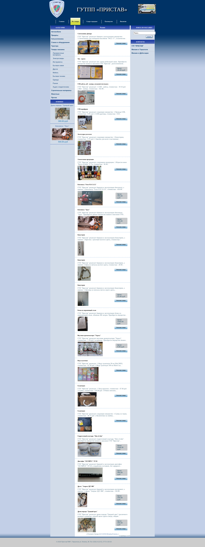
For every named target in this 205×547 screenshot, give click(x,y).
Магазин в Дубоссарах (140, 53)
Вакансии (123, 21)
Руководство (109, 21)
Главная (61, 21)
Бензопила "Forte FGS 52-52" (87, 184)
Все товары (75, 21)
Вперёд (109, 534)
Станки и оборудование (60, 42)
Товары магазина (57, 49)
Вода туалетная (83, 360)
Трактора (54, 46)
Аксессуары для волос (85, 134)
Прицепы (54, 35)
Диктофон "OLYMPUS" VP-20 (87, 461)
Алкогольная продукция (86, 159)
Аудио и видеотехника (61, 87)
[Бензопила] (62, 139)
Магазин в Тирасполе (140, 49)
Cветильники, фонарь (85, 34)
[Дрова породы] (62, 119)
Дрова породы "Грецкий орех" (62, 105)
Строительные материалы (61, 90)
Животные (55, 94)
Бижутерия (81, 235)
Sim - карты (81, 59)
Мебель (55, 73)
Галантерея (81, 386)
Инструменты (57, 62)
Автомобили (56, 32)
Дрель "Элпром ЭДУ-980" (86, 486)
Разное (55, 83)
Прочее (54, 97)
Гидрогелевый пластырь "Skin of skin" (90, 436)
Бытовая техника (59, 76)
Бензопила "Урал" (62, 126)
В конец (115, 534)
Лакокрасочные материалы (58, 54)
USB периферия (83, 109)
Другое (55, 69)
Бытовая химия (58, 65)
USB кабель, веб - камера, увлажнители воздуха (93, 84)
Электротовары (58, 58)
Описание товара (121, 43)
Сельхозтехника (57, 39)
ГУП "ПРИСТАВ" (138, 46)
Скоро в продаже (91, 21)
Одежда (56, 80)
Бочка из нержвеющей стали (87, 310)
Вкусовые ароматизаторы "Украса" (89, 335)
